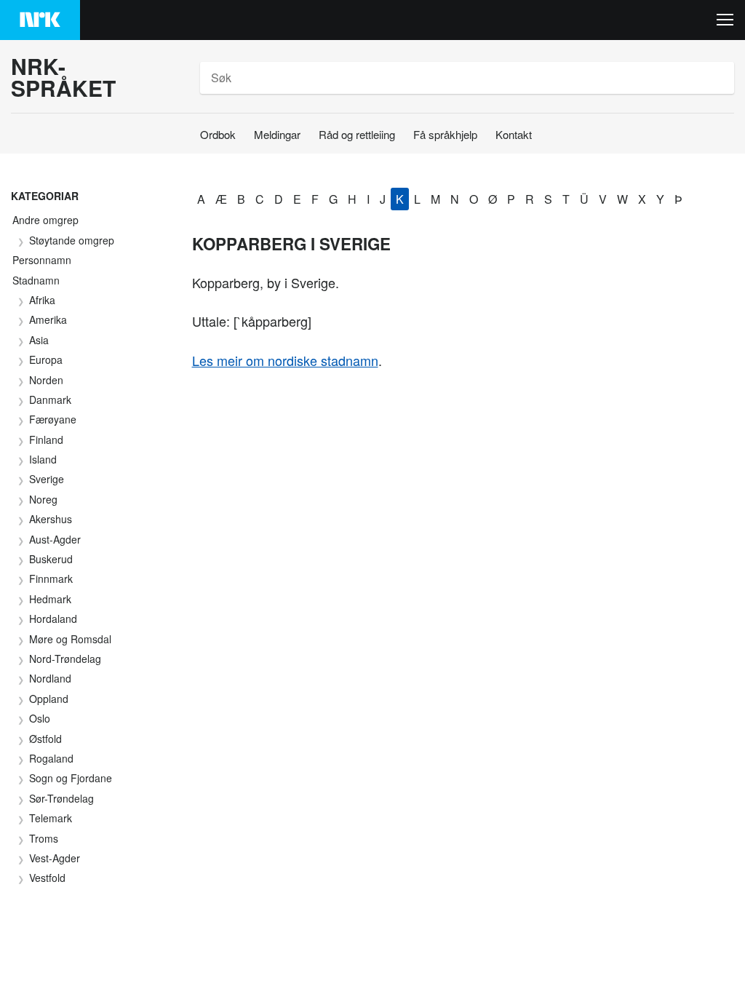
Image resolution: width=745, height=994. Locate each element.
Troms (43, 838)
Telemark (50, 818)
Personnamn (41, 260)
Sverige (46, 479)
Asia (39, 340)
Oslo (39, 718)
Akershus (50, 519)
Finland (46, 439)
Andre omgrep (45, 219)
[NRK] (40, 20)
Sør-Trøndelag (61, 798)
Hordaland (53, 618)
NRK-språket (63, 77)
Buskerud (51, 559)
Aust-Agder (55, 539)
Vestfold (47, 877)
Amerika (48, 319)
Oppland (48, 698)
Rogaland (51, 758)
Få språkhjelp (445, 134)
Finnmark (51, 578)
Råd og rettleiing (357, 134)
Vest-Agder (54, 858)
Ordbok (218, 134)
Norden (46, 380)
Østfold (45, 738)
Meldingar (277, 134)
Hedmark (50, 599)
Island (43, 459)
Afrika (42, 300)
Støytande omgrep (71, 240)
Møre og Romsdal (70, 639)
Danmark (50, 399)
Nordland (50, 678)
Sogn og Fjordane (70, 778)
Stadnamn (36, 280)
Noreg (43, 499)
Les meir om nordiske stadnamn (285, 360)
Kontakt (513, 134)
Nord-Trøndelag (65, 658)
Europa (46, 359)
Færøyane (52, 419)
